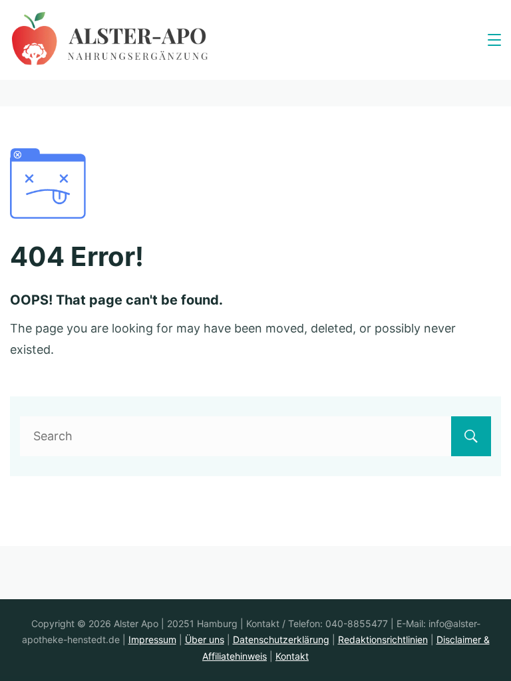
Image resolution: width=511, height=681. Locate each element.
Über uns (204, 639)
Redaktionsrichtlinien (383, 639)
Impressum (152, 639)
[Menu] (494, 40)
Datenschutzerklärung (281, 639)
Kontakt (292, 656)
